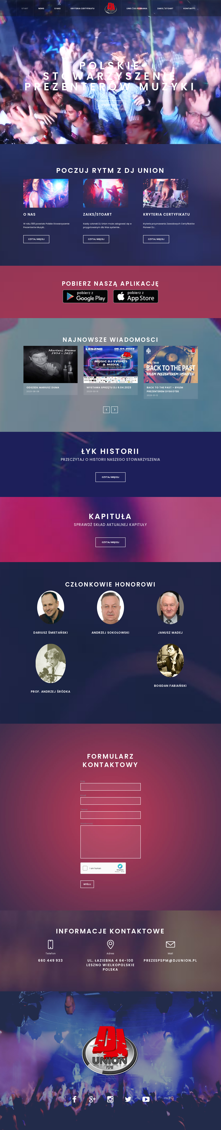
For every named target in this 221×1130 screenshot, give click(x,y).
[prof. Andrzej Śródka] (50, 663)
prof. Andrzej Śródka (51, 691)
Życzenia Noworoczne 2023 (107, 387)
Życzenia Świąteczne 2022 (165, 387)
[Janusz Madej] (170, 607)
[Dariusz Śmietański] (50, 607)
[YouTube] (146, 1099)
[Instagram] (110, 1099)
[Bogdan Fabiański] (170, 660)
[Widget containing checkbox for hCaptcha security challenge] (103, 868)
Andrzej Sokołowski (110, 632)
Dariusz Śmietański (50, 632)
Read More (50, 364)
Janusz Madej (170, 632)
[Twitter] (128, 1099)
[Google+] (92, 1099)
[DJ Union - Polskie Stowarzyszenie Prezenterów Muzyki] (110, 1051)
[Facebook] (74, 1099)
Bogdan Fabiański (170, 686)
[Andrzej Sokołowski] (110, 607)
